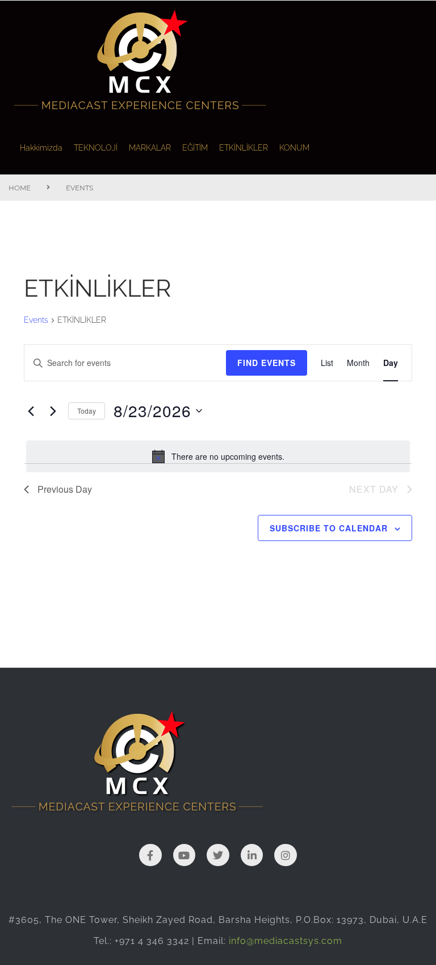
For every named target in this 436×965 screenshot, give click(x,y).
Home (20, 188)
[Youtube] (184, 855)
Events (36, 320)
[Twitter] (218, 855)
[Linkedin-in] (252, 855)
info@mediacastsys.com (285, 940)
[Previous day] (30, 411)
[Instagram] (285, 855)
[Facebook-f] (150, 855)
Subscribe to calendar (329, 528)
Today (86, 410)
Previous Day (64, 489)
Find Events (266, 362)
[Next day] (53, 411)
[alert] (218, 456)
